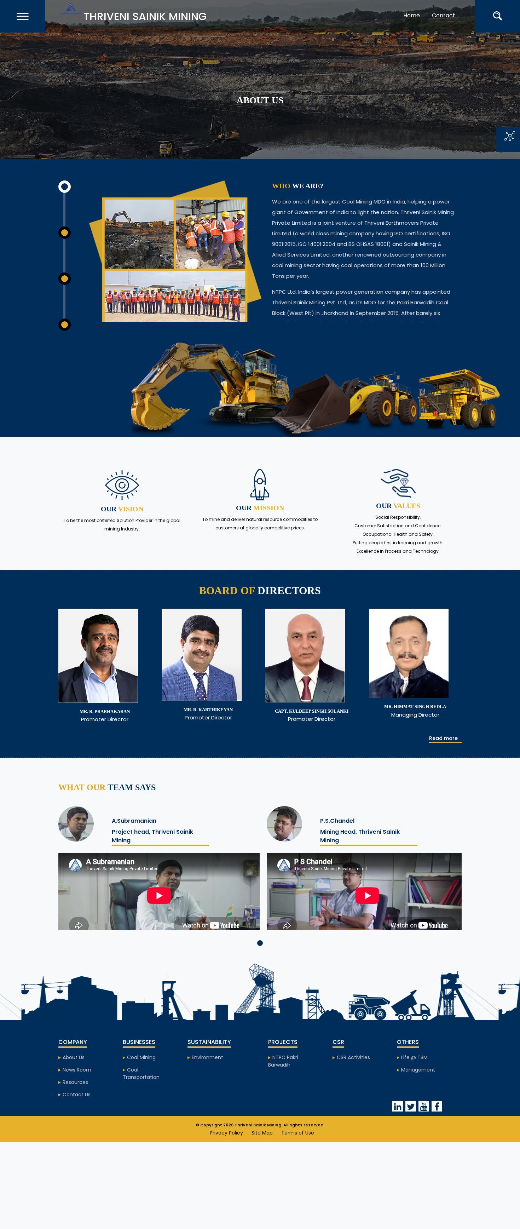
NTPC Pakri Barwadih (283, 1077)
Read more (443, 753)
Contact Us (77, 1110)
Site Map (262, 1148)
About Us (74, 1073)
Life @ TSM (414, 1073)
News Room (77, 1085)
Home (421, 12)
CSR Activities (353, 1073)
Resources (75, 1098)
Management (418, 1085)
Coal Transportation (141, 1089)
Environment (207, 1073)
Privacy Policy (226, 1148)
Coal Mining (141, 1073)
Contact (453, 12)
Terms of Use (297, 1148)
